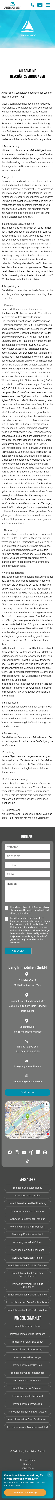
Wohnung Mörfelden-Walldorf (27, 1257)
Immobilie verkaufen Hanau (27, 1187)
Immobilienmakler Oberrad (27, 1403)
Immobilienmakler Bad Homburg (27, 1334)
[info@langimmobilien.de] (41, 4)
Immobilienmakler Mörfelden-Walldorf (27, 1427)
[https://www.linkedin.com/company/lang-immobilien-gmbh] (38, 1153)
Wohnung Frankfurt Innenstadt (27, 1250)
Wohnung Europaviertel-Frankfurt (27, 1218)
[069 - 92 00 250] (34, 5)
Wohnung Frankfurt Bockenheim (27, 1226)
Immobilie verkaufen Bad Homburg (27, 1203)
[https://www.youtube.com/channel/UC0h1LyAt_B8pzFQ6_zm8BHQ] (24, 1153)
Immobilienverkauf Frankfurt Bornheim (27, 1265)
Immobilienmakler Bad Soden (27, 1341)
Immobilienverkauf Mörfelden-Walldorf (27, 1310)
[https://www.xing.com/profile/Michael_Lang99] (31, 1153)
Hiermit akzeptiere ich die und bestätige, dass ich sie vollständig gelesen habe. (30, 910)
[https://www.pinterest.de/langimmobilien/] (45, 1153)
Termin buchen (28, 1092)
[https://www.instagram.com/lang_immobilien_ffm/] (17, 1153)
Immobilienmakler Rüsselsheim (27, 1372)
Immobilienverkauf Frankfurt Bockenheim (27, 1285)
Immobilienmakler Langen (28, 1357)
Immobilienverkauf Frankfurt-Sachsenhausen (27, 1275)
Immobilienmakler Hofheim (27, 1380)
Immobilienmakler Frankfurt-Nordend (27, 1419)
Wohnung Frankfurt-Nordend (27, 1234)
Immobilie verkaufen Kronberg (27, 1211)
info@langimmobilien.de (27, 1066)
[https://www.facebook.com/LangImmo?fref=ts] (10, 1152)
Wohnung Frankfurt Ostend (27, 1242)
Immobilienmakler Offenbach (27, 1388)
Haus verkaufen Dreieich (27, 1195)
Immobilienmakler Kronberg (27, 1349)
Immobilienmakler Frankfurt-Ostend (27, 1411)
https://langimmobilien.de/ (27, 1081)
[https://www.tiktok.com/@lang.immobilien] (27, 1161)
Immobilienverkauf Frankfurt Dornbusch (27, 1302)
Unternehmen (27, 1460)
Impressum (28, 1468)
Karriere (27, 1464)
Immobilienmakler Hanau (27, 1326)
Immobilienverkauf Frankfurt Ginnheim (27, 1294)
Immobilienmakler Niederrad (27, 1396)
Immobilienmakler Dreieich (27, 1365)
